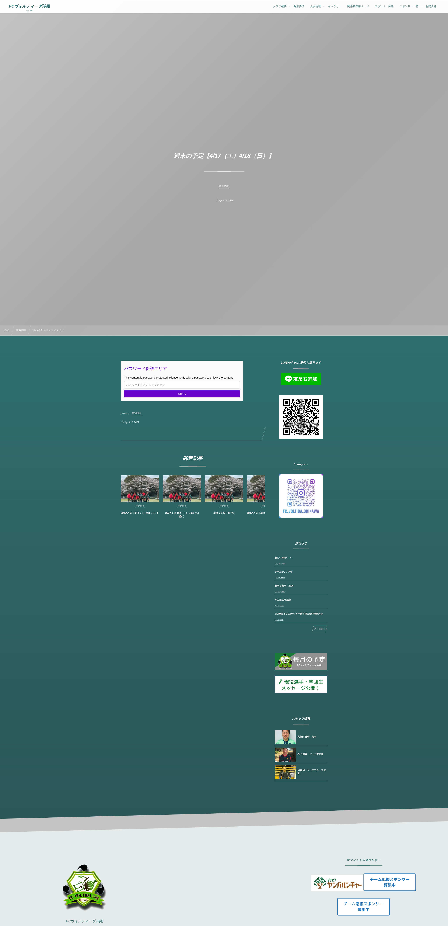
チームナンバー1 (283, 571)
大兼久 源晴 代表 (307, 736)
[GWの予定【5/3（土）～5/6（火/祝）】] (182, 488)
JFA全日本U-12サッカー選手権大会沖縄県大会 (299, 613)
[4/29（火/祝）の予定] (224, 488)
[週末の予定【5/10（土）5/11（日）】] (140, 488)
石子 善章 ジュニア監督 (310, 754)
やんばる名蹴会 (283, 599)
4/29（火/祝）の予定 (224, 513)
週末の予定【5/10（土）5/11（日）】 (140, 513)
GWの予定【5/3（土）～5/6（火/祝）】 (182, 515)
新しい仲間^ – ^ (283, 557)
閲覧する (182, 394)
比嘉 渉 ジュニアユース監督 (312, 772)
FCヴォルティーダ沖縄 (29, 6)
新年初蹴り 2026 (284, 585)
